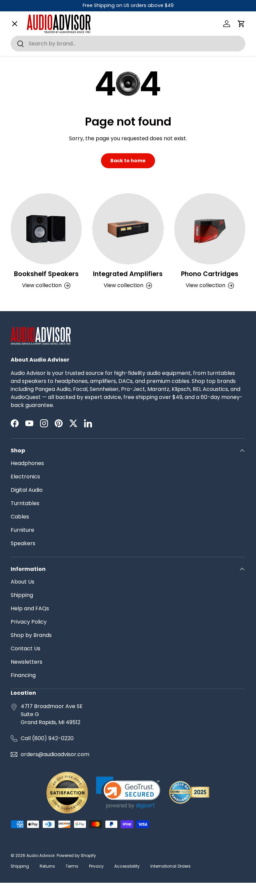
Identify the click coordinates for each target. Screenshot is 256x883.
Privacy (96, 866)
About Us (22, 582)
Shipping (22, 595)
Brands (25, 44)
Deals (23, 307)
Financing (23, 675)
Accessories (32, 259)
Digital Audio (27, 490)
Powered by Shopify (76, 855)
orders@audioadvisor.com (55, 754)
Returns (47, 866)
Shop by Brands (31, 635)
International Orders (170, 866)
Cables (20, 516)
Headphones (27, 463)
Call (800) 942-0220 (47, 738)
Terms (72, 866)
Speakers (23, 543)
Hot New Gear (34, 331)
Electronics (25, 476)
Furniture (22, 530)
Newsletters (26, 662)
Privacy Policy (29, 622)
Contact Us (25, 648)
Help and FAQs (30, 608)
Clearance (30, 283)
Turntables (25, 503)
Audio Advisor (40, 855)
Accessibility (127, 866)
